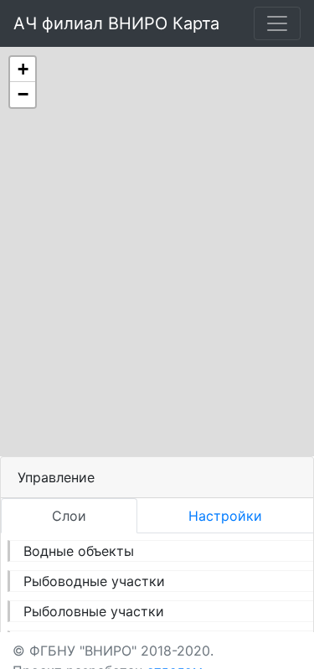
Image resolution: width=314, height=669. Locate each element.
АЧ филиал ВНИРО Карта (116, 23)
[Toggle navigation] (277, 23)
